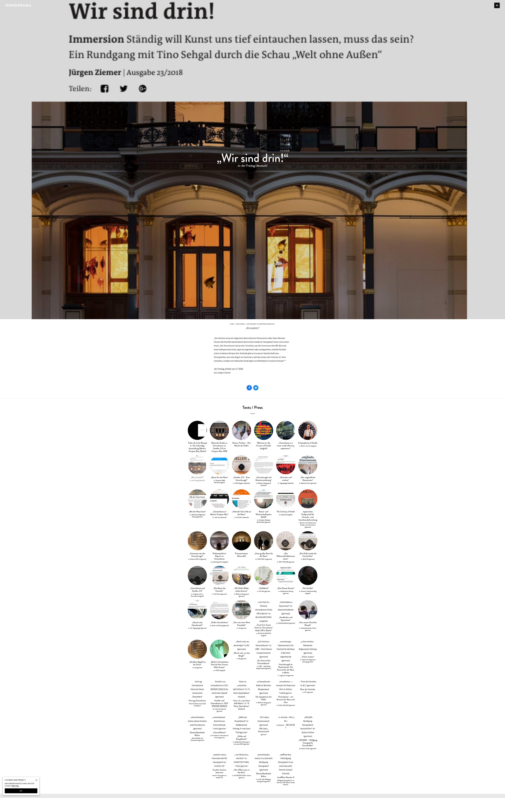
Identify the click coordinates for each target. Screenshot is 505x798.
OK (21, 791)
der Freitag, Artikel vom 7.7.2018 (228, 368)
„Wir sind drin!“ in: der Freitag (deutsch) (260, 324)
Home (232, 324)
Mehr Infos (15, 786)
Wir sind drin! (252, 328)
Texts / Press (240, 324)
